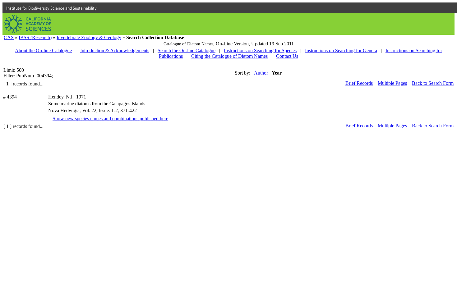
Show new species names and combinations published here (110, 118)
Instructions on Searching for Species (260, 50)
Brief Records (359, 83)
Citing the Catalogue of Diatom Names (229, 56)
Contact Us (287, 56)
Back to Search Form (433, 83)
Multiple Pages (392, 83)
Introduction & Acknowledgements (114, 50)
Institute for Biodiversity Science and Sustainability (51, 8)
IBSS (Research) (35, 37)
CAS (9, 37)
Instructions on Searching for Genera (341, 50)
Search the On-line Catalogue (186, 50)
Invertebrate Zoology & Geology (89, 37)
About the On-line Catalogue (43, 50)
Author (261, 72)
